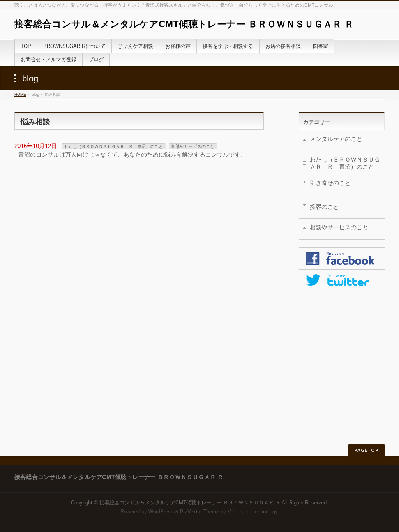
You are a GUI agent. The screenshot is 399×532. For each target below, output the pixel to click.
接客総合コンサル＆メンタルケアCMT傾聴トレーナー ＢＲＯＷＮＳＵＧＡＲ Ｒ (184, 24)
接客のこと (324, 206)
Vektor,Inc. (240, 511)
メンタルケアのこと (336, 139)
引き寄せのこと (330, 183)
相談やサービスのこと (192, 146)
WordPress (160, 511)
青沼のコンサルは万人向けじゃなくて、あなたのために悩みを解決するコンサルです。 (132, 154)
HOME (20, 94)
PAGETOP (366, 450)
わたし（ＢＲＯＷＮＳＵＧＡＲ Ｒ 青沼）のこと (113, 146)
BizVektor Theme (199, 511)
